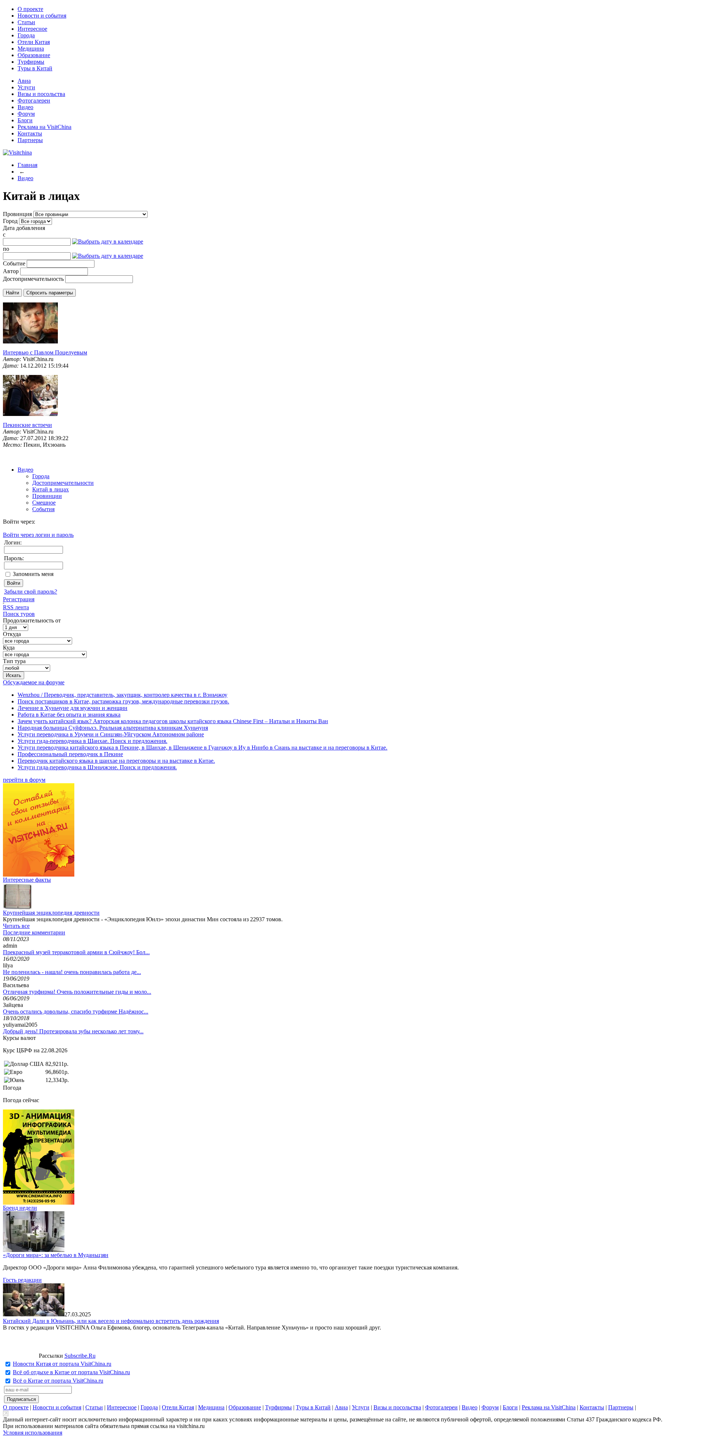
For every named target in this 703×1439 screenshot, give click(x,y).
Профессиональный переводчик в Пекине (70, 754)
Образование (34, 55)
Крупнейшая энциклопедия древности (51, 913)
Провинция (17, 214)
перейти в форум (24, 780)
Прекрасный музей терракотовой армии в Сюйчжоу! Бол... (76, 952)
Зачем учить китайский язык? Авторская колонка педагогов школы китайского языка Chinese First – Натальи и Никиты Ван (173, 721)
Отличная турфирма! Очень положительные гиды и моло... (77, 992)
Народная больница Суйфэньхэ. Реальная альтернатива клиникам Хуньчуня (113, 728)
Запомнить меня (33, 574)
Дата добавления (24, 228)
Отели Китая (34, 42)
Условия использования (32, 1432)
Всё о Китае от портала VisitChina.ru (58, 1380)
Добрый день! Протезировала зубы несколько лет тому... (73, 1031)
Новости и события (42, 15)
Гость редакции (22, 1280)
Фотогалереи (34, 100)
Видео (25, 107)
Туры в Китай (35, 68)
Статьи (26, 22)
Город (10, 221)
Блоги (25, 120)
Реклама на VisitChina (44, 127)
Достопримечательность (33, 279)
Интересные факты (27, 880)
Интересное (32, 29)
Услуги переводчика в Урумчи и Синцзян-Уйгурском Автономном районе (111, 734)
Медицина (31, 48)
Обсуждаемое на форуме (33, 682)
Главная (27, 165)
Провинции (47, 496)
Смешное (44, 502)
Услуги (26, 87)
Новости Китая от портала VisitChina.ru (62, 1364)
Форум (26, 114)
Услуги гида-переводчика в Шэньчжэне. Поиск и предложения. (97, 767)
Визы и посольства (41, 94)
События (43, 509)
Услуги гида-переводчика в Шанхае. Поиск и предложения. (92, 741)
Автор (11, 271)
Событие (14, 263)
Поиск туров (19, 614)
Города (26, 35)
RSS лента (16, 607)
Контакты (30, 133)
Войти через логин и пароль (38, 535)
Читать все (16, 926)
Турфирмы (31, 62)
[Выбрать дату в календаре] (107, 241)
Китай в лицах (50, 489)
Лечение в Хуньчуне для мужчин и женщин (72, 708)
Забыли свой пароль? (30, 591)
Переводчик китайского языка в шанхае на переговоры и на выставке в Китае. (116, 761)
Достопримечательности (63, 483)
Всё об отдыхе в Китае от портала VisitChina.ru (71, 1372)
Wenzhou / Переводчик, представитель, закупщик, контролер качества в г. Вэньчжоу (122, 695)
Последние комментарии (34, 932)
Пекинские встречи (27, 425)
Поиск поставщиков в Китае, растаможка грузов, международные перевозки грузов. (123, 701)
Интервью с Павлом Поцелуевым (45, 352)
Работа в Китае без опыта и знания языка (69, 714)
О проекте (30, 9)
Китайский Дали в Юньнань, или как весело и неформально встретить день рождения (111, 1321)
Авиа (24, 81)
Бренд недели (20, 1208)
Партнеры (30, 140)
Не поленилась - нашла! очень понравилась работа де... (72, 972)
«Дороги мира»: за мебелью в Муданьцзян (55, 1255)
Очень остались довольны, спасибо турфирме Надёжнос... (75, 1011)
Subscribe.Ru (80, 1356)
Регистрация (18, 599)
